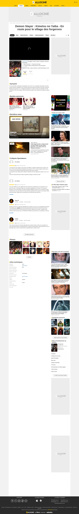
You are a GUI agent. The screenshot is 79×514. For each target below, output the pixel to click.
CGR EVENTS (24, 265)
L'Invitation (53, 353)
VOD (51, 5)
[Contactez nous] (26, 500)
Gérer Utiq (75, 507)
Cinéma (21, 5)
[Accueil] (39, 2)
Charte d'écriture (61, 507)
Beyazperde (53, 501)
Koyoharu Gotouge (36, 64)
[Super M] (11, 201)
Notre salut (53, 360)
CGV (25, 507)
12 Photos (29, 257)
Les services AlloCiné (68, 507)
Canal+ (63, 5)
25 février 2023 (25, 61)
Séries (26, 5)
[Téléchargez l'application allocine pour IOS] (37, 500)
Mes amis (30, 71)
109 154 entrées (25, 276)
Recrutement (14, 507)
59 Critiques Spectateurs (29, 234)
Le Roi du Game (54, 369)
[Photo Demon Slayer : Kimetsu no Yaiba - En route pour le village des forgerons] (15, 247)
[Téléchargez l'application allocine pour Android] (41, 500)
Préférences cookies (38, 507)
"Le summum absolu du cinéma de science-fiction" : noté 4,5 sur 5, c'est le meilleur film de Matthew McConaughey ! (60, 143)
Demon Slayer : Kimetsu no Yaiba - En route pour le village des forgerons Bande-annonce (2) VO (29, 107)
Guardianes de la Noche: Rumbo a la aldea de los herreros (61, 190)
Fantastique (24, 62)
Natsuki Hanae (35, 65)
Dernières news (16, 114)
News (15, 5)
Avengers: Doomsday (55, 362)
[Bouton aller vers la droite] (68, 35)
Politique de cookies (30, 507)
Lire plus (11, 194)
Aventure (47, 61)
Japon (23, 264)
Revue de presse (54, 507)
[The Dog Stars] (54, 348)
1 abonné (16, 220)
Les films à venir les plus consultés (60, 375)
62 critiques (21, 220)
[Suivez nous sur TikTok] (22, 500)
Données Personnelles (46, 507)
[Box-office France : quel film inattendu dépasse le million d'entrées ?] (29, 127)
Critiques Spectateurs (18, 158)
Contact (3, 507)
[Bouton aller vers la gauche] (66, 35)
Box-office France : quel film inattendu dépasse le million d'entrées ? (28, 134)
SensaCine (63, 500)
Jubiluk (16, 218)
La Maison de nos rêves (55, 355)
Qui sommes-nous (8, 507)
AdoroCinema (63, 501)
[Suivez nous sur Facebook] (12, 500)
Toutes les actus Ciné (60, 181)
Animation (42, 61)
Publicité (19, 507)
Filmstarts (53, 500)
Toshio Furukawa (28, 65)
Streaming (33, 5)
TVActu (40, 5)
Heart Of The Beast (54, 358)
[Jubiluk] (11, 219)
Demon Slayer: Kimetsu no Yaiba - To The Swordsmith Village (60, 187)
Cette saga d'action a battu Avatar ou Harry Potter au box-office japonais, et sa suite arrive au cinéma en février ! (39, 146)
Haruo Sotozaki (27, 64)
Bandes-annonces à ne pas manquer (60, 337)
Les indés (56, 5)
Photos (12, 239)
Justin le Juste (54, 371)
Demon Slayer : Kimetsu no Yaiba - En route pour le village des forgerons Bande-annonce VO (15, 107)
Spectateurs (25, 71)
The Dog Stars (60, 344)
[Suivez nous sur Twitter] (16, 500)
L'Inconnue (53, 364)
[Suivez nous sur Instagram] (19, 500)
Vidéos (45, 5)
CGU (22, 507)
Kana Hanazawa (42, 65)
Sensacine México (58, 503)
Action (38, 61)
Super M (17, 200)
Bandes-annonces (17, 96)
